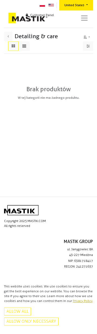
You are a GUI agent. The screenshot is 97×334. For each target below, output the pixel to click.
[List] (24, 46)
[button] (86, 36)
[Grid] (13, 46)
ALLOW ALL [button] (17, 311)
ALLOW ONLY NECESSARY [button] (31, 321)
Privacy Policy (82, 301)
